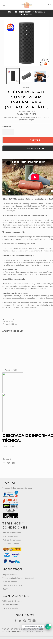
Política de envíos (10, 536)
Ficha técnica (8, 447)
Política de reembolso (11, 540)
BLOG (5, 589)
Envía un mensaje (10, 608)
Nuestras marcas (9, 582)
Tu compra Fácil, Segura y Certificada (18, 578)
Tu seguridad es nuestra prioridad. (17, 488)
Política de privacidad (11, 533)
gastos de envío (29, 117)
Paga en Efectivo (9, 574)
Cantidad (6, 126)
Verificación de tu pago (12, 585)
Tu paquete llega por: (11, 543)
